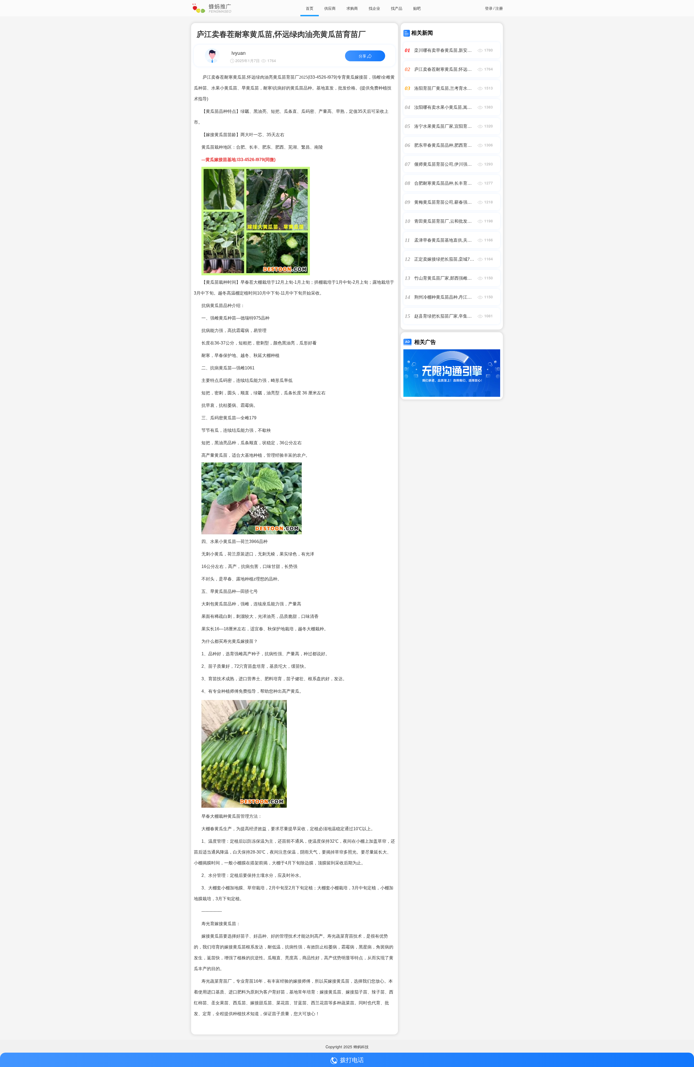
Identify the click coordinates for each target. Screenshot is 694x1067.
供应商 (330, 8)
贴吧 (417, 8)
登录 (489, 8)
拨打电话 (352, 1059)
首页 (309, 8)
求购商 (352, 8)
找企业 (374, 8)
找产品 (396, 8)
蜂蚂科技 (361, 1046)
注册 (499, 8)
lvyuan (239, 52)
